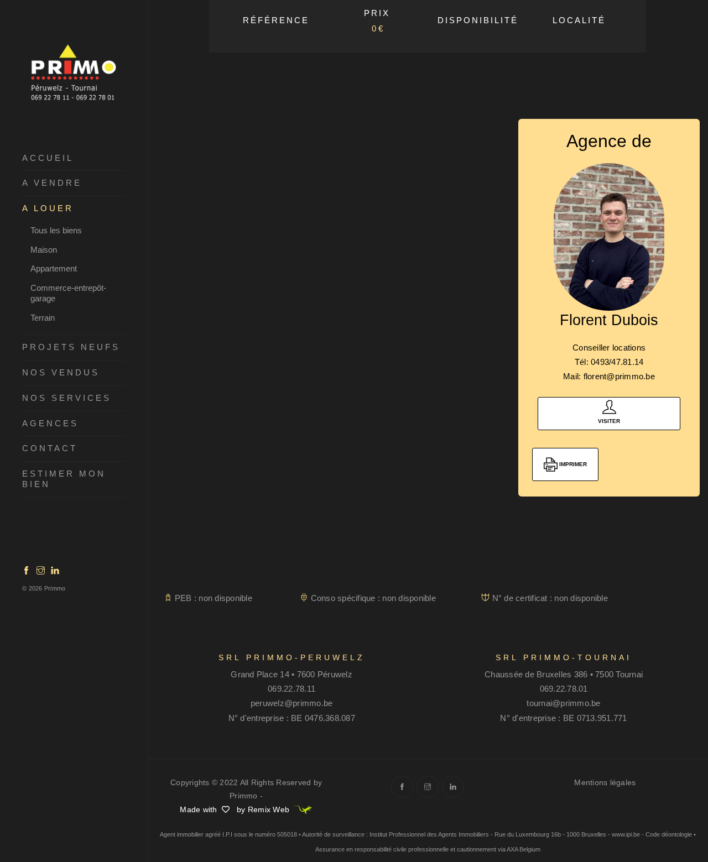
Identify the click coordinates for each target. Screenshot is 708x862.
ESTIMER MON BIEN (64, 479)
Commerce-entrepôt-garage (68, 293)
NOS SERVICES (66, 398)
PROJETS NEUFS (71, 347)
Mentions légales (605, 782)
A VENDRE (52, 182)
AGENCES (50, 423)
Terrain (42, 317)
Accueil (48, 158)
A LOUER (48, 208)
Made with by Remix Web (235, 809)
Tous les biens (56, 230)
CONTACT (49, 448)
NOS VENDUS (61, 372)
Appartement (53, 268)
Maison (43, 249)
